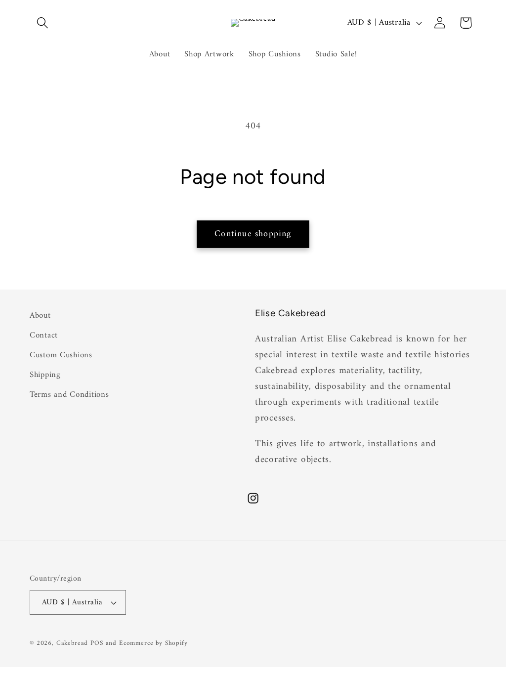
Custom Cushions (61, 355)
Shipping (45, 375)
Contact (44, 335)
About (40, 316)
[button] (43, 23)
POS (96, 643)
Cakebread (72, 643)
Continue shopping (252, 234)
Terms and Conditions (69, 394)
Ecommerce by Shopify (153, 643)
